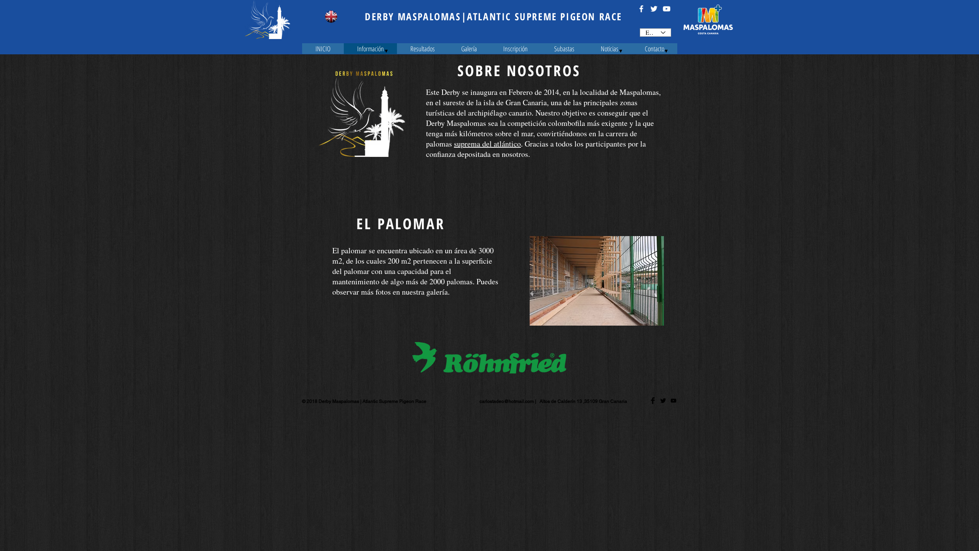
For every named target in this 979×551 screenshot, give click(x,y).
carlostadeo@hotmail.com (507, 401)
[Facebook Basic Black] (652, 400)
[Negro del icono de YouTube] (673, 400)
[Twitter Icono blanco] (654, 8)
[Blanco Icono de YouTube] (666, 8)
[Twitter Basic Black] (663, 400)
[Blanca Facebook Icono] (641, 8)
